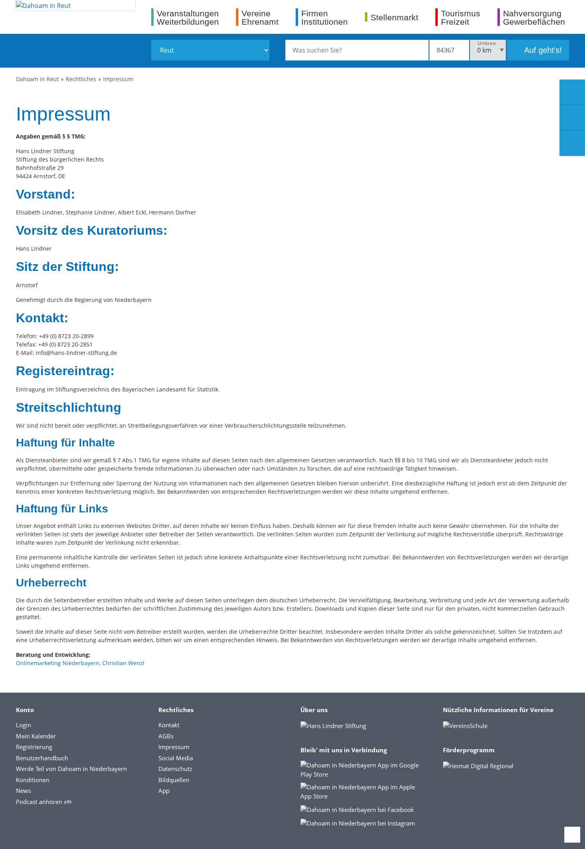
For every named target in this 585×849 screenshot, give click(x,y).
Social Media (175, 758)
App (164, 790)
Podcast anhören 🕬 (43, 802)
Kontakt (168, 725)
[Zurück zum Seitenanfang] (572, 835)
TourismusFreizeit (460, 17)
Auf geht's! (542, 50)
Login (23, 725)
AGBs (166, 736)
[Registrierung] (572, 92)
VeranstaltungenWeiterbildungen (188, 17)
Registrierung (34, 747)
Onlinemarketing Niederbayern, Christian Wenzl (80, 663)
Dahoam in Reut (37, 79)
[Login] (572, 117)
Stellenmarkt (394, 17)
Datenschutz (175, 769)
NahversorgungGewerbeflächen (534, 17)
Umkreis (487, 43)
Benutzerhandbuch (42, 758)
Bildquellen (173, 780)
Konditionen (32, 780)
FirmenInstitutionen (324, 17)
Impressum (118, 79)
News (23, 790)
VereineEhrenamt (260, 17)
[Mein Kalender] (572, 143)
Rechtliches (81, 79)
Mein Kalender (36, 736)
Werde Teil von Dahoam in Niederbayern (71, 769)
